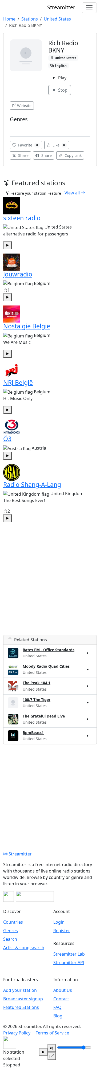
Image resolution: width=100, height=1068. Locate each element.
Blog (57, 1016)
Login (59, 922)
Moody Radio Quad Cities (46, 666)
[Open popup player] (51, 1056)
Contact (61, 999)
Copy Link (72, 155)
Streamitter (19, 854)
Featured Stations (21, 1007)
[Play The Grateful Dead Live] (87, 719)
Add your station (20, 990)
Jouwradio (17, 274)
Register (61, 931)
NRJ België (18, 382)
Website (24, 105)
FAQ (57, 1007)
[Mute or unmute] (51, 1048)
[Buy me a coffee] (35, 896)
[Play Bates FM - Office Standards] (87, 653)
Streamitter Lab (69, 954)
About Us (62, 990)
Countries (13, 922)
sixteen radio (22, 218)
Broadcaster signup (23, 999)
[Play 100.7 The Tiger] (87, 702)
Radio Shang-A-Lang (32, 484)
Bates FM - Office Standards (48, 649)
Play (61, 78)
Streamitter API (68, 962)
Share (23, 155)
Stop (62, 90)
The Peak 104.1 (36, 682)
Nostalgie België (26, 326)
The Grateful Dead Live (44, 716)
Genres (10, 931)
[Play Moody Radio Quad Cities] (87, 669)
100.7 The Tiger (36, 699)
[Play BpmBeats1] (87, 735)
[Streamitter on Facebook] (8, 896)
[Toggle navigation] (89, 7)
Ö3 (7, 438)
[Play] (43, 1052)
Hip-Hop (18, 127)
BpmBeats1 (33, 732)
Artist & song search (23, 948)
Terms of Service (52, 1033)
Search (10, 939)
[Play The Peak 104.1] (87, 686)
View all (73, 193)
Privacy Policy (16, 1033)
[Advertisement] (50, 585)
